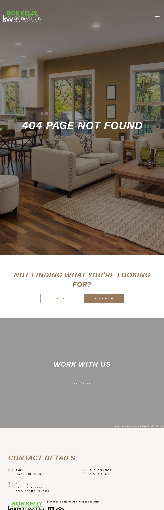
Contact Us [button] (82, 382)
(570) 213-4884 (99, 473)
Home (60, 298)
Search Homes (104, 298)
